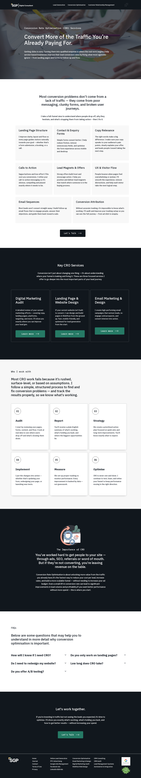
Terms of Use (37, 767)
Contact (35, 764)
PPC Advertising (56, 761)
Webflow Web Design (80, 767)
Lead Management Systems (104, 764)
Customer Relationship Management (101, 5)
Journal (35, 761)
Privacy (35, 769)
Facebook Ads (55, 767)
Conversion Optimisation (76, 5)
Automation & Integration (103, 767)
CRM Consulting (99, 758)
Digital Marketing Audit (80, 764)
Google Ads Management (59, 764)
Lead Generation (59, 5)
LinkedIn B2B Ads (56, 769)
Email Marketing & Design (81, 761)
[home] (22, 5)
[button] (126, 4)
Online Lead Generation (58, 758)
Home (34, 758)
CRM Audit (97, 761)
